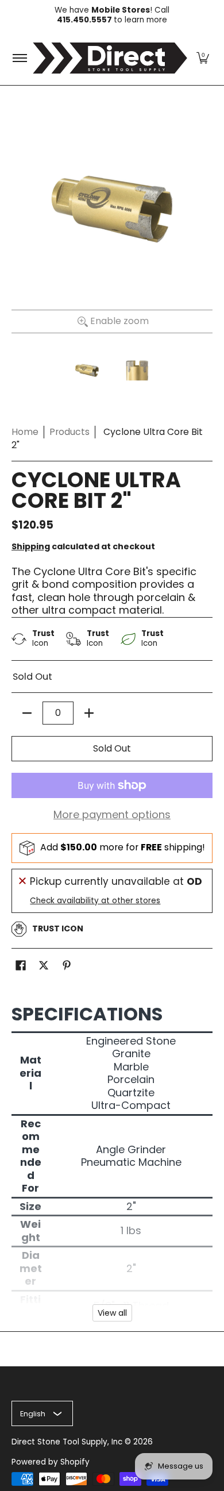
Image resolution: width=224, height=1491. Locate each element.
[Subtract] (27, 713)
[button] (203, 58)
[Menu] (19, 58)
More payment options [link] (112, 815)
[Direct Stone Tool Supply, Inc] (110, 58)
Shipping (30, 546)
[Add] (89, 713)
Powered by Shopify (50, 1462)
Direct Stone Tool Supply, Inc (66, 1441)
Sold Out (112, 748)
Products (69, 431)
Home (24, 431)
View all (112, 1313)
